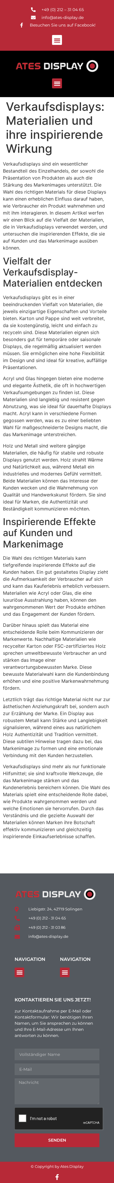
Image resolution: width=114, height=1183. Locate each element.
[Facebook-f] (57, 1177)
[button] (57, 40)
